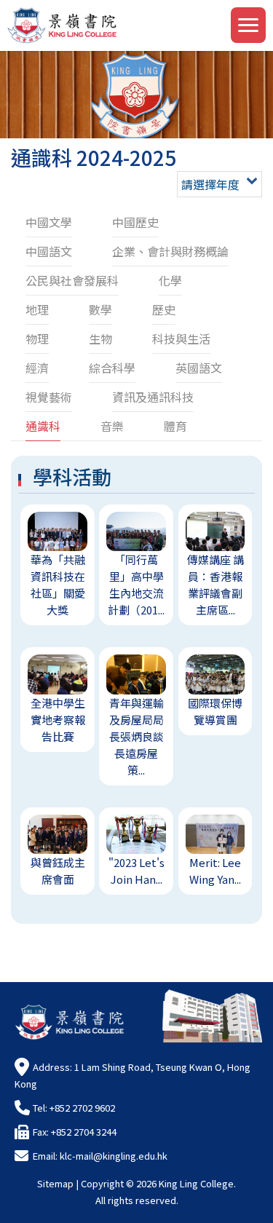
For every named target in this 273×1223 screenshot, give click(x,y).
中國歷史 (135, 222)
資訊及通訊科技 (153, 396)
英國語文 (198, 367)
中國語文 (48, 251)
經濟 (37, 367)
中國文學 (48, 222)
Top (272, 1194)
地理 (37, 309)
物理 (37, 338)
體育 (175, 426)
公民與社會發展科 (72, 280)
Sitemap (55, 1183)
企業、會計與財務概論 (170, 251)
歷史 (163, 309)
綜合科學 (112, 367)
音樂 (112, 426)
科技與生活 (181, 338)
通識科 (42, 426)
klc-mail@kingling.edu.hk (113, 1156)
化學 (170, 280)
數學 (100, 309)
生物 (100, 338)
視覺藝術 (48, 396)
